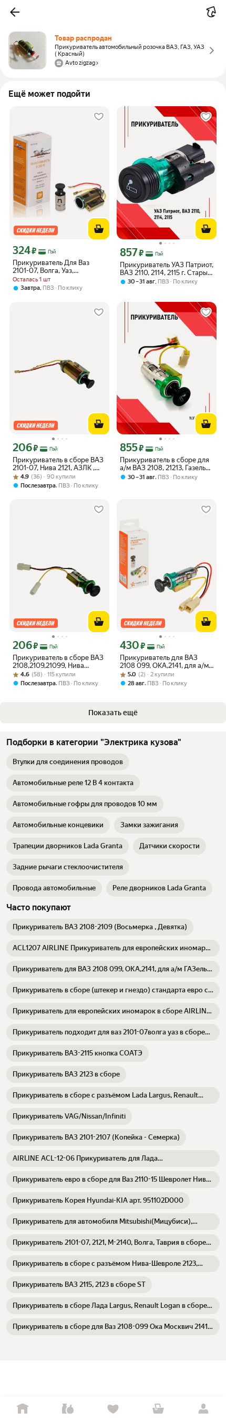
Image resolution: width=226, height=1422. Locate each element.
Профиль (203, 1409)
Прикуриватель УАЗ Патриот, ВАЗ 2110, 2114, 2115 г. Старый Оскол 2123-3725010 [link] (166, 269)
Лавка (67, 1409)
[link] (67, 762)
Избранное (113, 1409)
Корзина (158, 1409)
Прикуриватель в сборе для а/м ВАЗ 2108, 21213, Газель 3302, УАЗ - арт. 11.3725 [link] (164, 464)
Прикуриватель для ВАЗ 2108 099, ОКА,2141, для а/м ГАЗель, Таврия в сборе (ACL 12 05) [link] (166, 661)
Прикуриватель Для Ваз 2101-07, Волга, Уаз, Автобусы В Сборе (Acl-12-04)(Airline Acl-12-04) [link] (55, 267)
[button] (14, 12)
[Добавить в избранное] (99, 116)
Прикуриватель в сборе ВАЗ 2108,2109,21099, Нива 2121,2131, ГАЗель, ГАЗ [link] (58, 661)
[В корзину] (98, 228)
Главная (22, 1409)
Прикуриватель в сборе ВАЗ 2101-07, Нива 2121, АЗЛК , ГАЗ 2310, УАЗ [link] (58, 464)
